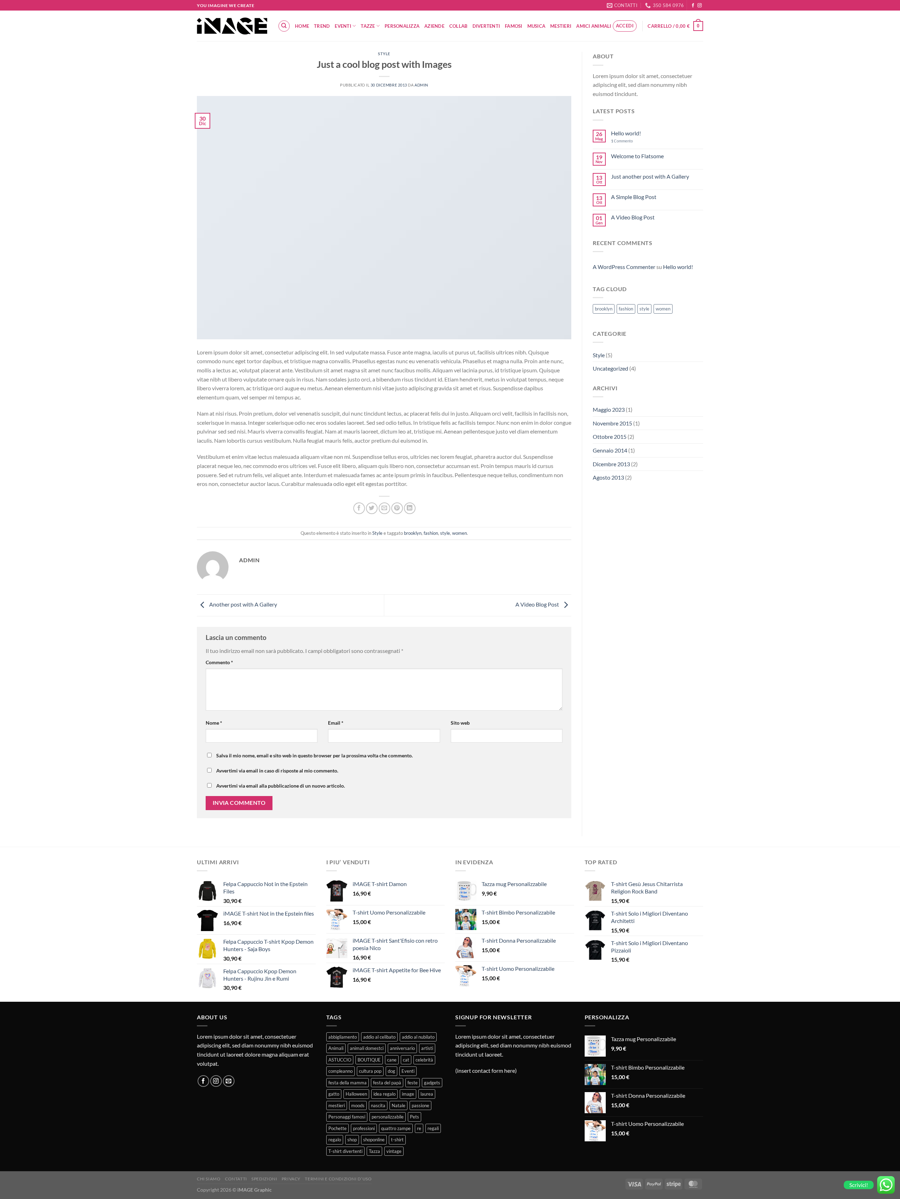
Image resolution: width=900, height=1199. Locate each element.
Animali (335, 1048)
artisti (427, 1048)
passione (420, 1105)
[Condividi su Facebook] (359, 508)
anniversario (402, 1048)
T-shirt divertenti (345, 1151)
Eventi (343, 26)
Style (384, 53)
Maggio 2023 (609, 409)
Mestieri (560, 26)
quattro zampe (396, 1128)
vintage (393, 1151)
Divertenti (486, 26)
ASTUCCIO (339, 1060)
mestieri (336, 1105)
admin (421, 85)
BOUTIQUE (369, 1060)
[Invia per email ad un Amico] (384, 508)
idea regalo (384, 1094)
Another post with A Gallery (242, 604)
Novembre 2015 (612, 423)
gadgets (432, 1082)
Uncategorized (610, 368)
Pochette (337, 1128)
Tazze (368, 26)
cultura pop (370, 1071)
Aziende (434, 26)
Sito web (460, 723)
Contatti (236, 1178)
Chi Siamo (209, 1178)
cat (406, 1060)
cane (392, 1060)
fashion (431, 533)
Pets (414, 1117)
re (419, 1128)
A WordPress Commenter (624, 266)
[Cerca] (284, 26)
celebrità (424, 1060)
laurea (426, 1094)
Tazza (374, 1151)
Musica (536, 26)
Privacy (291, 1178)
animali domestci (367, 1048)
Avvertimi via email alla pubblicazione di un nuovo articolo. (280, 786)
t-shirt (397, 1139)
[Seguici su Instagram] (700, 5)
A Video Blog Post (537, 604)
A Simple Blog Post (633, 196)
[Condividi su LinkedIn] (410, 508)
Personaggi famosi (346, 1117)
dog (391, 1071)
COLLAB (458, 26)
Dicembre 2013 (611, 464)
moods (358, 1105)
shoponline (374, 1139)
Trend (322, 26)
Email (335, 723)
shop (352, 1139)
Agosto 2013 (608, 477)
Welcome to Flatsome (637, 156)
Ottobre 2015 (609, 436)
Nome (214, 723)
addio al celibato (379, 1037)
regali (433, 1128)
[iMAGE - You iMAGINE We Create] (232, 26)
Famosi (513, 26)
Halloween (356, 1094)
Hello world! (626, 133)
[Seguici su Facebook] (693, 5)
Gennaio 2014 (610, 450)
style (445, 533)
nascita (378, 1105)
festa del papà (387, 1082)
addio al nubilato (418, 1037)
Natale (398, 1105)
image (408, 1094)
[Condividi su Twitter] (372, 508)
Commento (219, 662)
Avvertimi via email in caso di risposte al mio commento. (277, 771)
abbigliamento (342, 1037)
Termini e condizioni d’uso (338, 1178)
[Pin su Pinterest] (397, 508)
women (459, 533)
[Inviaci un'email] (228, 1081)
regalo (334, 1139)
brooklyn (413, 533)
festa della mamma (347, 1082)
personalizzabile (388, 1117)
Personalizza (402, 26)
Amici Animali (593, 26)
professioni (364, 1128)
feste (412, 1082)
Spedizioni (264, 1178)
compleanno (340, 1071)
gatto (333, 1094)
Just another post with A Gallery (650, 176)
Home (302, 26)
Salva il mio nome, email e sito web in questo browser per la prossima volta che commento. (314, 755)
